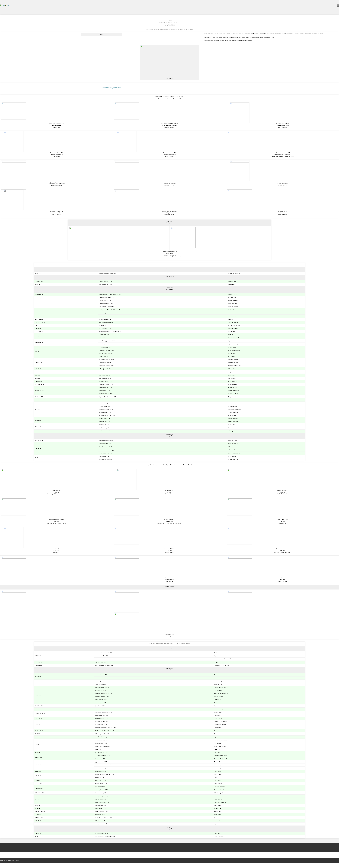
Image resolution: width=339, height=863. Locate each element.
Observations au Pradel (108, 89)
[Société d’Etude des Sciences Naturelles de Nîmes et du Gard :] (2, 5)
